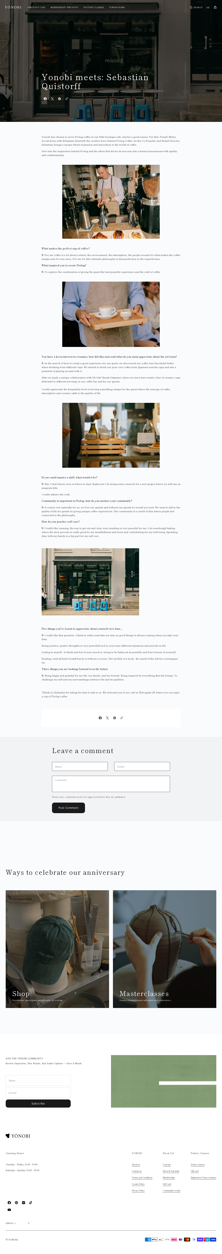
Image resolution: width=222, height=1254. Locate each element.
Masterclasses (144, 993)
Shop (21, 993)
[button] (196, 7)
